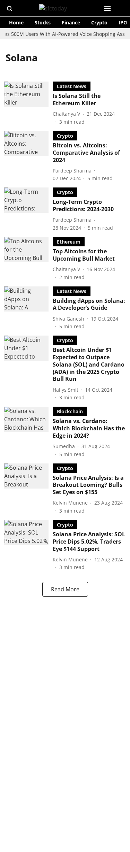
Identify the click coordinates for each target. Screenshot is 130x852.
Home (16, 22)
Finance (71, 22)
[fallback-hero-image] (28, 103)
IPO (123, 22)
